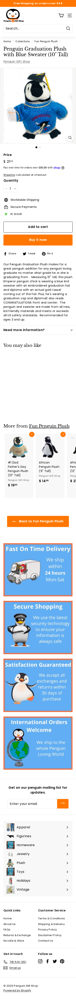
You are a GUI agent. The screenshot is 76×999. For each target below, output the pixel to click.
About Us (9, 924)
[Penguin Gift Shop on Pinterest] (62, 961)
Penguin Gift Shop (16, 61)
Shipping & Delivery (51, 924)
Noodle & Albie (13, 941)
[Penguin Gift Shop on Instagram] (40, 961)
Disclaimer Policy (50, 935)
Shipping (9, 175)
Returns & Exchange (17, 935)
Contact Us (45, 941)
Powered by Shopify (17, 990)
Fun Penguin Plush (46, 41)
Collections (22, 41)
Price (7, 155)
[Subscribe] (63, 804)
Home (7, 41)
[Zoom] (70, 137)
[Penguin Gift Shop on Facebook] (47, 961)
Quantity (10, 180)
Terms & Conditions (51, 918)
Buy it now (38, 239)
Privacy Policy (47, 929)
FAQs (6, 929)
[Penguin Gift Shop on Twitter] (55, 961)
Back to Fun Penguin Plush (40, 521)
